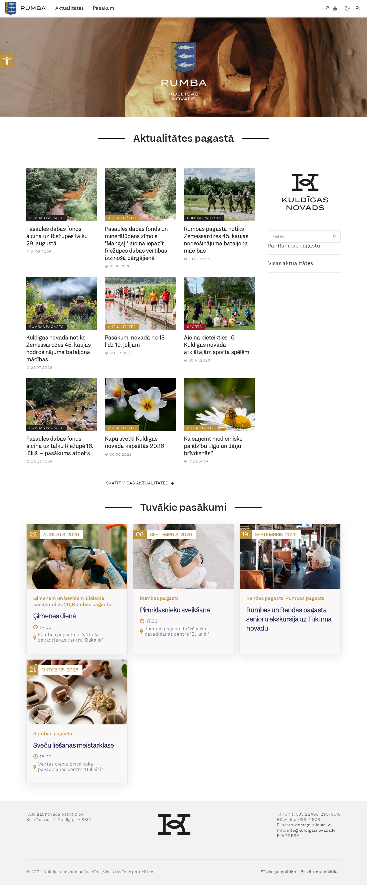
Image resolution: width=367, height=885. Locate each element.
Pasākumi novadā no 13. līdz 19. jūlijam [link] (135, 341)
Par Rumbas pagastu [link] (294, 245)
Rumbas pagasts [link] (46, 218)
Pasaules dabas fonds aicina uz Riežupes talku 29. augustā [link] (57, 236)
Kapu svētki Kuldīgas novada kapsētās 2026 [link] (134, 442)
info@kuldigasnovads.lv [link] (311, 830)
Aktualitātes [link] (69, 8)
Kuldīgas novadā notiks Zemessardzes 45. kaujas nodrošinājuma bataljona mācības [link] (58, 348)
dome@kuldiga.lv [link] (312, 825)
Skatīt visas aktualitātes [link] (137, 483)
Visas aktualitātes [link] (290, 263)
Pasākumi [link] (104, 8)
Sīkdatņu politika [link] (278, 872)
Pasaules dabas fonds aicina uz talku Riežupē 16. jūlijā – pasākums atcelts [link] (59, 446)
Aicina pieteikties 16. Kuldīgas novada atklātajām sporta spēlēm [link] (216, 345)
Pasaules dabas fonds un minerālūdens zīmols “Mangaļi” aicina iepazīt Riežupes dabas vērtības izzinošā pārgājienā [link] (136, 243)
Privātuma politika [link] (320, 872)
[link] (7, 61)
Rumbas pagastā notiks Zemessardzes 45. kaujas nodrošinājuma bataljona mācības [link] (216, 240)
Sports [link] (194, 326)
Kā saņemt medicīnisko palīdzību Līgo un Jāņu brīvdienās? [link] (213, 446)
